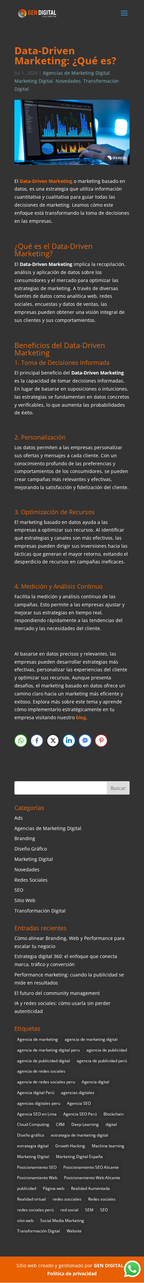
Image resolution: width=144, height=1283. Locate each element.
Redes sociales (102, 1199)
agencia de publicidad (106, 1050)
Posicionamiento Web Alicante (92, 1177)
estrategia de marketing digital (79, 1135)
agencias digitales (77, 1092)
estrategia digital (33, 1146)
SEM (89, 1210)
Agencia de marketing (37, 1039)
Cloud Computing (33, 1124)
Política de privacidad (72, 1273)
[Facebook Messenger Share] (85, 740)
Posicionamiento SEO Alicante (91, 1167)
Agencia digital (95, 1082)
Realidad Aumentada (90, 1188)
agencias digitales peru (38, 1103)
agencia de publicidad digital (43, 1061)
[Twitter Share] (53, 740)
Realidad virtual (31, 1199)
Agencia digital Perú (35, 1092)
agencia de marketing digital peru (48, 1050)
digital (111, 1124)
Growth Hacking (70, 1146)
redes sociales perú (35, 1210)
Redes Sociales (31, 880)
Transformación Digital (40, 910)
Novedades (68, 81)
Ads (18, 818)
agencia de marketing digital (91, 1039)
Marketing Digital (33, 81)
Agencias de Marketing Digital (76, 73)
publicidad (26, 1188)
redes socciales (67, 1199)
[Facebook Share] (36, 740)
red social (69, 1210)
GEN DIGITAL (109, 1265)
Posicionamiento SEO (37, 1167)
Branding (24, 838)
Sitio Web (24, 900)
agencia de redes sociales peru (46, 1082)
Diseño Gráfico (30, 849)
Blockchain (113, 1114)
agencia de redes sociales (41, 1071)
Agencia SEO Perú (80, 1114)
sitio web (25, 1220)
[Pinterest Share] (101, 740)
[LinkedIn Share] (69, 740)
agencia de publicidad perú (102, 1061)
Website (74, 1231)
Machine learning (108, 1146)
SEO (18, 890)
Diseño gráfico (30, 1135)
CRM (60, 1124)
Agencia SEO (79, 1103)
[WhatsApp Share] (20, 740)
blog (81, 717)
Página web (53, 1188)
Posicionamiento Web (37, 1177)
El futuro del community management (57, 993)
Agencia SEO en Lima (37, 1114)
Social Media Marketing (62, 1220)
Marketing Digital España (79, 1156)
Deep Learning (85, 1124)
